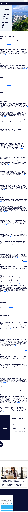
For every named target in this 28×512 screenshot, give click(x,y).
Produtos (11, 491)
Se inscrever (14, 437)
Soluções (2, 491)
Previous (2, 477)
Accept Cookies (7, 505)
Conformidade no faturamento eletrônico (5, 494)
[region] (6, 503)
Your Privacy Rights (6, 509)
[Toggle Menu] (23, 1)
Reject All (6, 507)
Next (26, 477)
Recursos (19, 491)
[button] (23, 444)
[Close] (12, 496)
